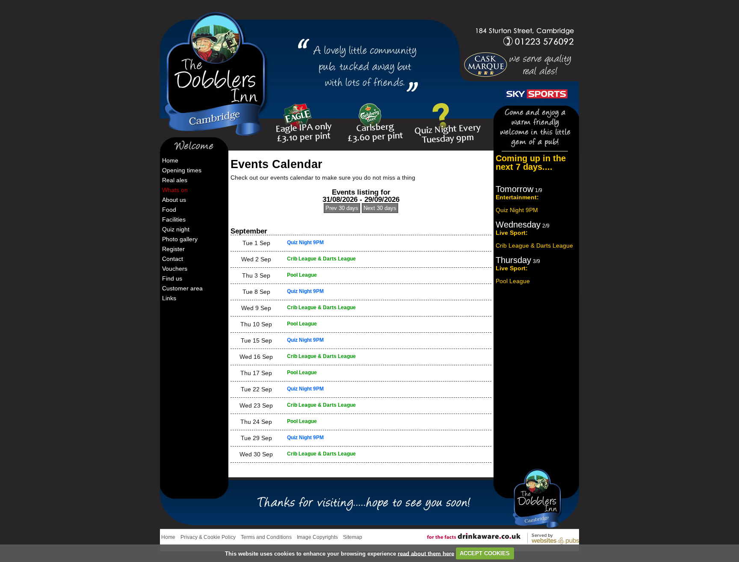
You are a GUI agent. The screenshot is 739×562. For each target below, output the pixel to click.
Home (168, 537)
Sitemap (352, 537)
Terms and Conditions (266, 537)
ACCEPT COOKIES (485, 553)
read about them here (426, 553)
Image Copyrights (317, 537)
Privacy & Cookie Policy (208, 537)
